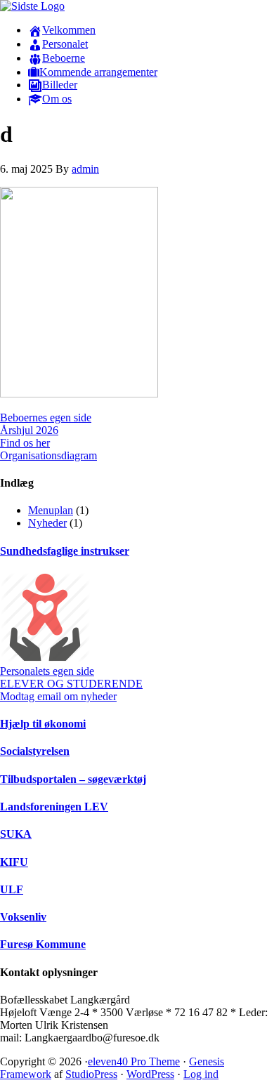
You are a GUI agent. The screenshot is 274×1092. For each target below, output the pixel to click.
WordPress (150, 1074)
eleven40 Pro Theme (134, 1061)
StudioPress (91, 1074)
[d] (79, 394)
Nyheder (47, 523)
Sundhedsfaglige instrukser (64, 551)
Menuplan (50, 510)
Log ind (200, 1074)
